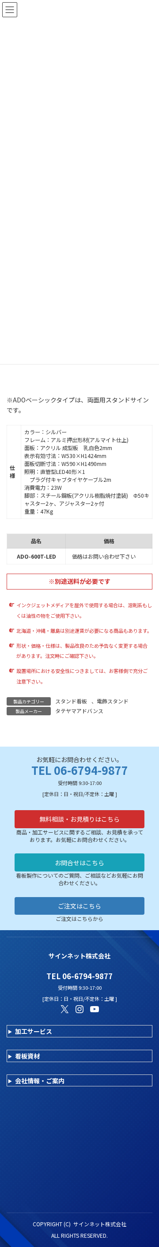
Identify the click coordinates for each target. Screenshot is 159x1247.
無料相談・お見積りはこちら (79, 819)
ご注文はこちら (79, 905)
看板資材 (27, 1056)
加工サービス (33, 1031)
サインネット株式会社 (99, 1224)
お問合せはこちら (79, 862)
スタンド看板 (71, 701)
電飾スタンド (113, 701)
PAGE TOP (146, 1201)
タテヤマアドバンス (79, 710)
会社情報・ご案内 (39, 1080)
